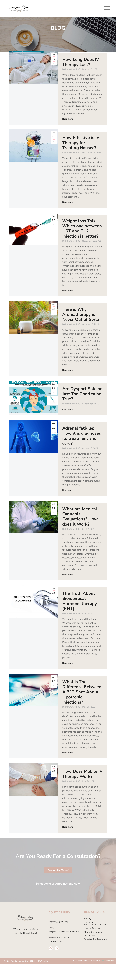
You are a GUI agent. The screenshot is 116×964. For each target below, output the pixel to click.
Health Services (92, 928)
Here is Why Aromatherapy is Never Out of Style (80, 314)
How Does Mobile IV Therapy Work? (82, 773)
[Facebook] (51, 948)
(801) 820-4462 (62, 921)
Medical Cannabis (93, 932)
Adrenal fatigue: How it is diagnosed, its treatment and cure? (82, 435)
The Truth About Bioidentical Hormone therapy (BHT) (79, 601)
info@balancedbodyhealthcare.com (64, 931)
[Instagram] (57, 948)
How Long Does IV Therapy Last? (80, 62)
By (71, 69)
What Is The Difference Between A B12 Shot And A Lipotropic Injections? (81, 692)
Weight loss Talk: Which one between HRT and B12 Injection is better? (82, 228)
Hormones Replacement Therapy (95, 923)
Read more (67, 119)
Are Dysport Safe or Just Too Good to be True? (82, 394)
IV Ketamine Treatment (96, 939)
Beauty (87, 918)
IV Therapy (89, 935)
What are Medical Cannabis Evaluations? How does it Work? (80, 516)
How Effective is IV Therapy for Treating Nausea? (80, 143)
